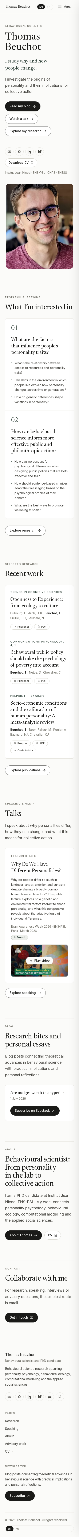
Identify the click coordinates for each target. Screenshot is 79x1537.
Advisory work (15, 1444)
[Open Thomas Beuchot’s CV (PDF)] (60, 1396)
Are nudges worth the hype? (35, 1093)
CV (7, 1451)
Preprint (22, 743)
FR (48, 6)
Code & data (25, 750)
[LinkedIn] (29, 151)
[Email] (9, 151)
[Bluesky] (39, 151)
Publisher (23, 626)
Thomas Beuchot (17, 7)
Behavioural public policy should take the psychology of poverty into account (38, 659)
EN (41, 6)
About (9, 1436)
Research (12, 1421)
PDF (43, 626)
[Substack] (50, 1396)
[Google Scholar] (19, 151)
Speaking (11, 1429)
